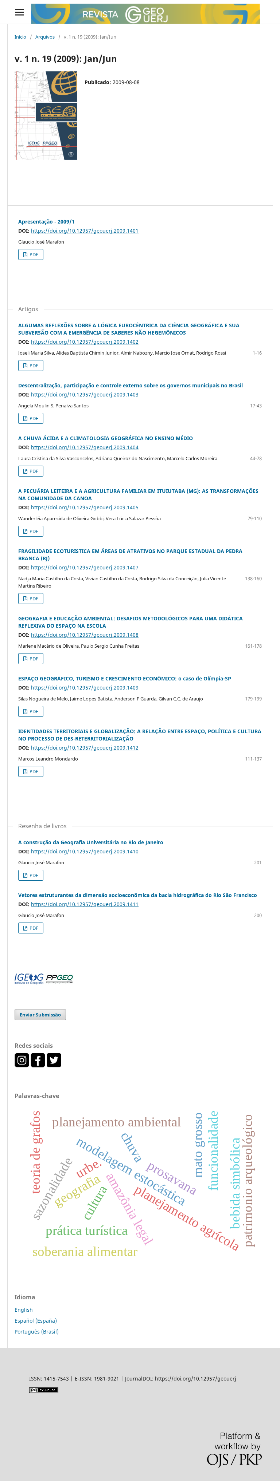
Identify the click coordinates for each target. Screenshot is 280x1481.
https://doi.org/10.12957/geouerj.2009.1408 (85, 634)
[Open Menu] (19, 12)
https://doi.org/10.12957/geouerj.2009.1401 (85, 230)
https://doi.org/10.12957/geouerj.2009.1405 (85, 507)
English (24, 1309)
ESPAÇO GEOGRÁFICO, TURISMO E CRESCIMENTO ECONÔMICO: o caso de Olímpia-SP (124, 678)
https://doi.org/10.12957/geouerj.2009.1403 (85, 394)
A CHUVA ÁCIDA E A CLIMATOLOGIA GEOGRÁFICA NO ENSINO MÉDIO (105, 438)
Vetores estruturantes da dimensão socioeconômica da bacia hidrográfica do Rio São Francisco (137, 895)
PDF (33, 254)
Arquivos (45, 36)
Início (20, 36)
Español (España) (36, 1320)
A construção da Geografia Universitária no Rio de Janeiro (90, 842)
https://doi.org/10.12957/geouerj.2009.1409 (85, 687)
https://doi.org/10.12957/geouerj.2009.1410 (85, 851)
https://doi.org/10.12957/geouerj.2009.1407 (85, 567)
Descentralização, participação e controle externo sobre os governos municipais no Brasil (130, 385)
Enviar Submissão (40, 1014)
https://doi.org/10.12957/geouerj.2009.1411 (85, 904)
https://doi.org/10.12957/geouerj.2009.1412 (85, 747)
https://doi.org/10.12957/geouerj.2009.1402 (85, 341)
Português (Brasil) (37, 1331)
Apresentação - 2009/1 (46, 221)
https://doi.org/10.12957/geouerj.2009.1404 (85, 447)
